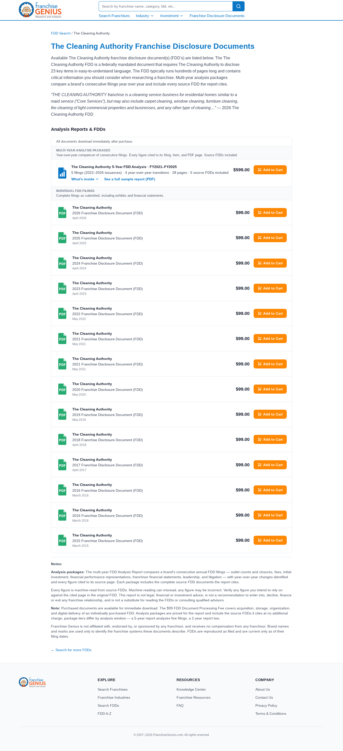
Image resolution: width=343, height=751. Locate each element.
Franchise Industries (114, 697)
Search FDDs (108, 705)
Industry (142, 16)
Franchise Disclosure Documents (217, 16)
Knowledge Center (191, 689)
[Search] (239, 6)
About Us (262, 689)
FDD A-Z (104, 714)
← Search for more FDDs (71, 650)
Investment (169, 16)
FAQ (180, 705)
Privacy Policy (266, 705)
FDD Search (61, 33)
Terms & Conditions (270, 714)
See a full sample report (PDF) (129, 179)
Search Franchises (114, 16)
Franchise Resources (193, 697)
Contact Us (264, 697)
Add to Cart (273, 170)
